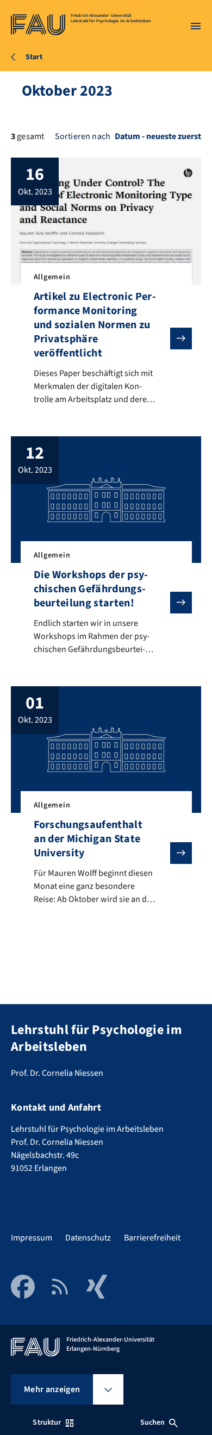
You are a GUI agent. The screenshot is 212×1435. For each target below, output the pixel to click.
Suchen (152, 1422)
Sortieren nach (82, 136)
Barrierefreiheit (152, 1238)
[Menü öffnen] (196, 26)
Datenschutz (88, 1238)
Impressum (31, 1238)
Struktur (47, 1422)
